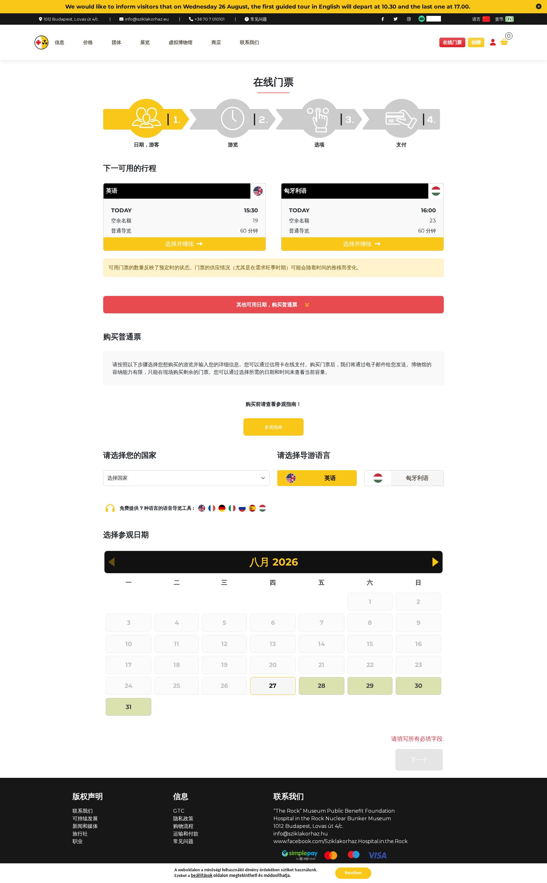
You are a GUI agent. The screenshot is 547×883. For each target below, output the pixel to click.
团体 (116, 42)
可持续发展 (85, 819)
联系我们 (249, 42)
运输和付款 (185, 834)
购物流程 (183, 826)
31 (129, 707)
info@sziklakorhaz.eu (147, 19)
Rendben (353, 873)
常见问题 (258, 19)
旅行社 (80, 834)
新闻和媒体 (85, 826)
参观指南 (273, 427)
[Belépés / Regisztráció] (493, 42)
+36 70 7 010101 (209, 19)
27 (272, 685)
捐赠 (476, 42)
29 (370, 685)
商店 (216, 42)
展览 (145, 42)
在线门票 (452, 42)
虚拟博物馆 (180, 42)
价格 (88, 42)
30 (418, 685)
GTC (178, 811)
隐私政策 (183, 819)
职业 (77, 841)
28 (321, 685)
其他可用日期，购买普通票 (266, 305)
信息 (59, 42)
